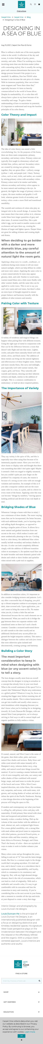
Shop (6, 992)
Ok (21, 1036)
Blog (29, 17)
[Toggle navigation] (3, 4)
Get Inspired (10, 1002)
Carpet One (6, 17)
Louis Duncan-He (10, 914)
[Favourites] (35, 4)
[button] (31, 4)
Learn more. (30, 1032)
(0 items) (39, 4)
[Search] (39, 981)
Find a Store (21, 11)
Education (9, 1012)
